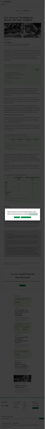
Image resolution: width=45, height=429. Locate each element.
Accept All (17, 217)
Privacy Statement (33, 214)
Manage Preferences (26, 217)
